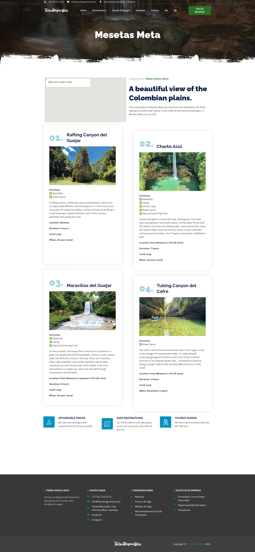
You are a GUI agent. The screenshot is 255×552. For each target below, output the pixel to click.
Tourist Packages (121, 10)
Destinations (99, 10)
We (166, 10)
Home (83, 10)
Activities (140, 10)
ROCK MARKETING (195, 544)
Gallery (155, 10)
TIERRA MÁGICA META (157, 79)
